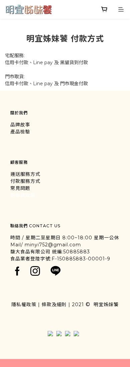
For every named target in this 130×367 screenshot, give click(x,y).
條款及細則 (54, 304)
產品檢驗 (20, 132)
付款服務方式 (25, 181)
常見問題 (20, 188)
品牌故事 (20, 125)
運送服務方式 (25, 174)
